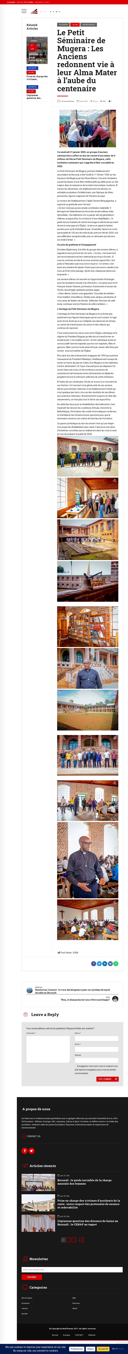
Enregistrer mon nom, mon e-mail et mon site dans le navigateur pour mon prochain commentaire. (96, 1070)
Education (63, 25)
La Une (32, 47)
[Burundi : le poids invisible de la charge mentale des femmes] (37, 50)
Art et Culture (27, 1298)
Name (78, 1033)
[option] (87, 128)
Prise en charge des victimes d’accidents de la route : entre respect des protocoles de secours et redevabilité (88, 1204)
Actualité (32, 68)
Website (78, 1055)
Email (78, 1044)
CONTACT (79, 1335)
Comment (31, 1033)
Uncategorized (88, 25)
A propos (66, 1335)
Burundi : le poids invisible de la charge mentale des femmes (37, 61)
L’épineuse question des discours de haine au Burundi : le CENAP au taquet (87, 1222)
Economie (26, 1303)
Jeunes (25, 1308)
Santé (74, 1308)
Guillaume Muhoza (68, 101)
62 (82, 1240)
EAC (74, 1298)
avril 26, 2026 (33, 2)
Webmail (91, 1335)
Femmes (34, 41)
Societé (24, 1314)
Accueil (55, 1335)
